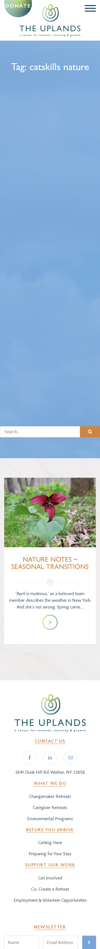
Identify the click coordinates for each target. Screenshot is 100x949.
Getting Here (50, 842)
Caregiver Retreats (50, 807)
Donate (18, 6)
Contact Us (50, 741)
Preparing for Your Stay (50, 853)
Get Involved (50, 878)
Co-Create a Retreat (50, 889)
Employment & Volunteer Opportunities (50, 900)
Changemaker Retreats (50, 796)
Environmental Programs (50, 818)
